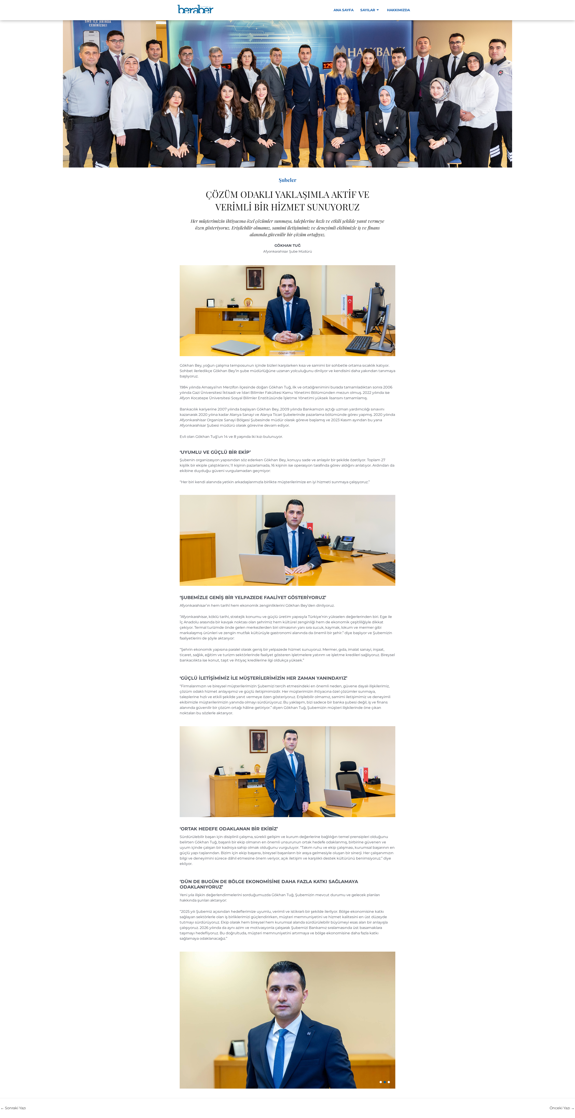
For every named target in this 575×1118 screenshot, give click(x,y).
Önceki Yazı (562, 1108)
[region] (287, 1020)
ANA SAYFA (344, 10)
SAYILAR (367, 10)
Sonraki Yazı (13, 1108)
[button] (381, 1082)
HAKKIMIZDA (398, 10)
